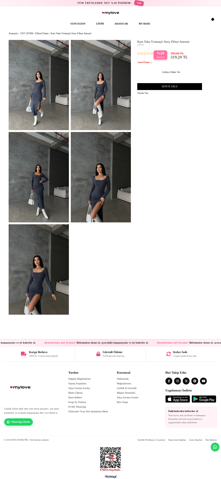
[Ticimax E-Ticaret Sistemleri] (110, 477)
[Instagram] (177, 381)
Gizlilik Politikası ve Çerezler (151, 440)
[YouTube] (203, 381)
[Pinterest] (194, 381)
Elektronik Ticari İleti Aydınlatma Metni (88, 411)
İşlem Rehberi (75, 397)
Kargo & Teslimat (77, 402)
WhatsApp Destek (20, 422)
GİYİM (100, 23)
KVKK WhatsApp (77, 407)
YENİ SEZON (77, 23)
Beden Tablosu (75, 393)
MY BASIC (145, 23)
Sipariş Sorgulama (77, 383)
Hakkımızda (123, 379)
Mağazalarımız (124, 383)
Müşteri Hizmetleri (126, 393)
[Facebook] (168, 381)
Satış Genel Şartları (177, 440)
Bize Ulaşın (122, 402)
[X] (186, 381)
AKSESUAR (121, 23)
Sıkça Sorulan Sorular (79, 388)
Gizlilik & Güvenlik (127, 388)
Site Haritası (211, 440)
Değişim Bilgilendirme (79, 379)
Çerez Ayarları (195, 440)
